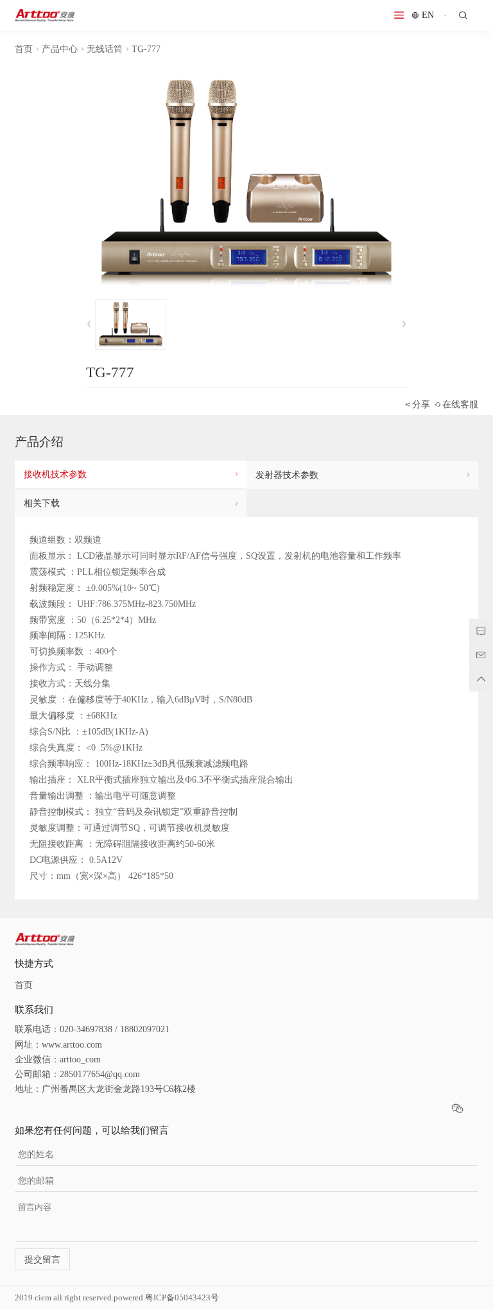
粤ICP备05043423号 (182, 1297)
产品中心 (60, 49)
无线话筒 (105, 49)
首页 (24, 49)
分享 (421, 404)
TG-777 (146, 49)
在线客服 (460, 404)
